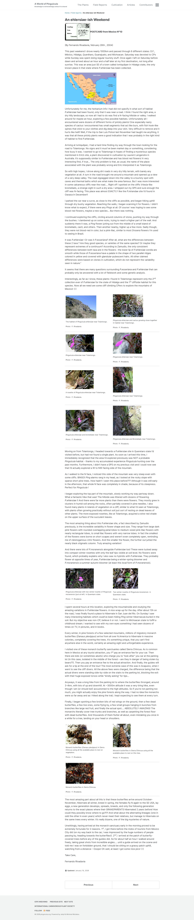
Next (135, 884)
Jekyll (63, 914)
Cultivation (117, 5)
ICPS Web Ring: (41, 902)
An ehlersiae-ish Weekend (87, 20)
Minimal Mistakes (72, 914)
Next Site (68, 902)
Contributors (146, 5)
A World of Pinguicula (51, 5)
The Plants (83, 5)
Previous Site (56, 902)
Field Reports (100, 5)
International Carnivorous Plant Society (55, 906)
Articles (131, 5)
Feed (47, 911)
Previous (88, 884)
